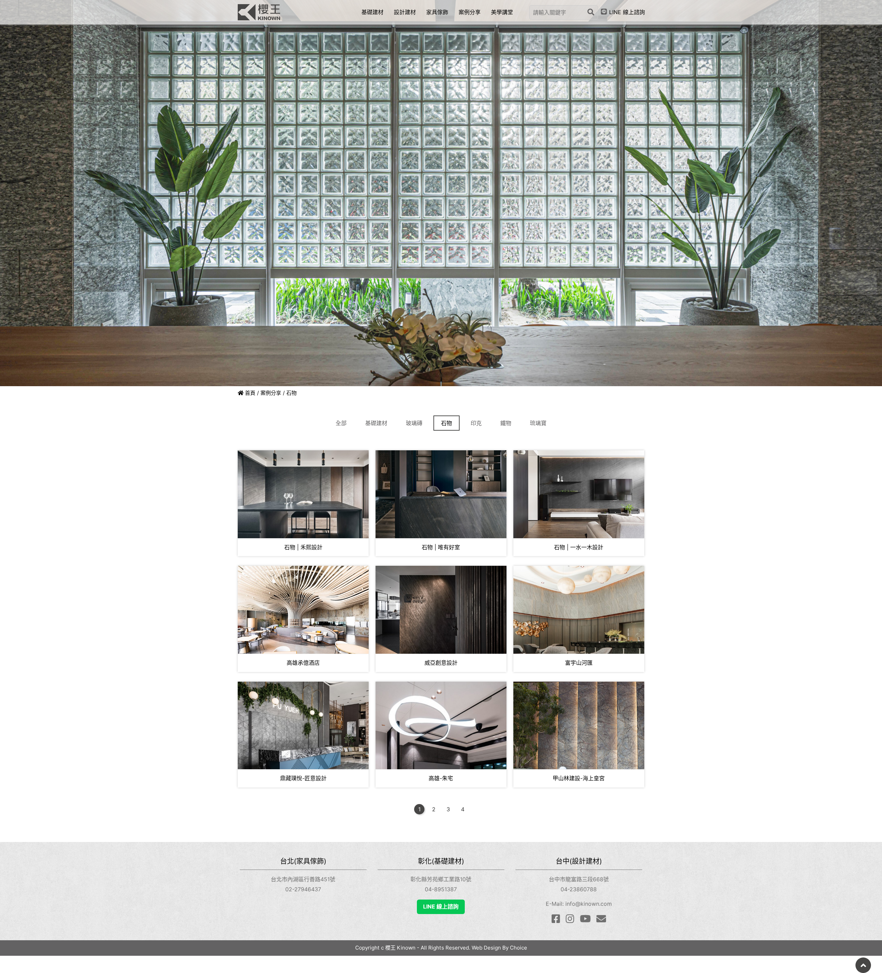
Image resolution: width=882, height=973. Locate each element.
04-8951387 (441, 889)
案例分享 (270, 393)
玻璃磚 (414, 423)
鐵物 (505, 423)
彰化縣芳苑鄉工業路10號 (440, 879)
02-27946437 (303, 889)
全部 (341, 423)
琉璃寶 (538, 423)
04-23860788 (579, 889)
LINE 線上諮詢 (441, 906)
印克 (476, 423)
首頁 (249, 393)
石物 (446, 423)
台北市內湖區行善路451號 (303, 879)
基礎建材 (376, 423)
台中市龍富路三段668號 (579, 879)
